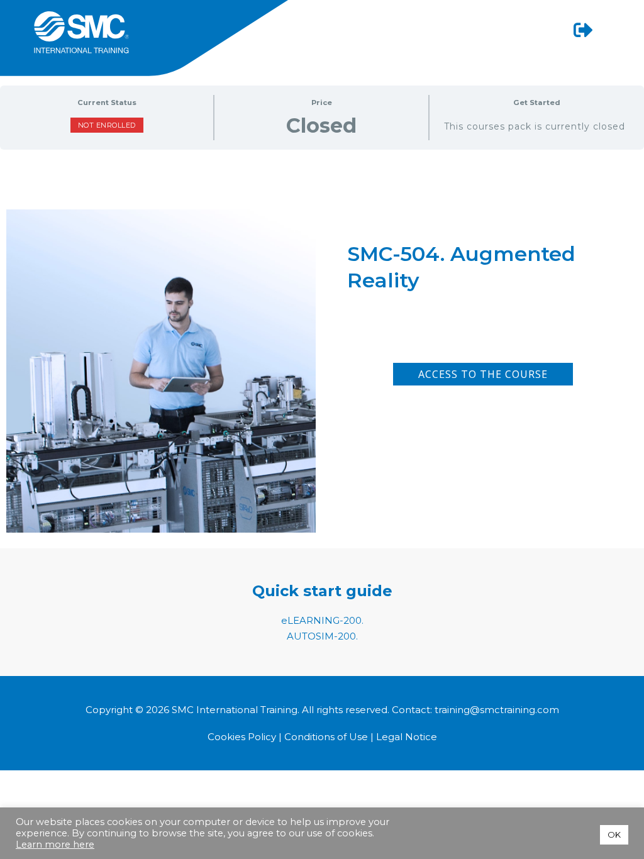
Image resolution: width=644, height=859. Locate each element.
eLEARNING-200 (321, 620)
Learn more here (55, 844)
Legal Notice (406, 737)
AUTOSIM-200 (321, 636)
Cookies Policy (243, 737)
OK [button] (614, 834)
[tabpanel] (322, 313)
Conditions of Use (326, 737)
